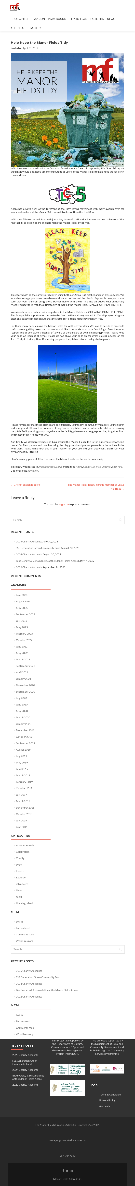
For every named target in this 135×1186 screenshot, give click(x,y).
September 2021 (25, 665)
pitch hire (117, 466)
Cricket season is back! (25, 484)
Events (20, 870)
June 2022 (21, 646)
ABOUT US (17, 27)
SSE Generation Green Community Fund (38, 547)
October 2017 (24, 788)
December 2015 (25, 807)
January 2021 (23, 678)
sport (19, 896)
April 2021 (22, 672)
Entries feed (22, 927)
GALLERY (35, 27)
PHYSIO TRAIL (78, 18)
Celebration (22, 851)
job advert (22, 883)
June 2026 (21, 594)
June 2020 (21, 704)
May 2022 (22, 652)
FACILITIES (97, 18)
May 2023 (22, 627)
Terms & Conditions (110, 1094)
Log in (19, 921)
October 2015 (24, 813)
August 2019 (23, 749)
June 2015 (21, 826)
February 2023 (24, 633)
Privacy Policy (107, 1100)
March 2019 (23, 775)
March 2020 (23, 717)
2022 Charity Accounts (29, 567)
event (19, 864)
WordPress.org (24, 940)
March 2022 (23, 659)
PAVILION (39, 18)
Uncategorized (24, 903)
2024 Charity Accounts (29, 554)
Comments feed (25, 934)
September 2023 (25, 614)
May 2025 (22, 607)
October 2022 (24, 640)
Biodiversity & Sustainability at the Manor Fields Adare (47, 560)
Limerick (106, 466)
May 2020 (22, 710)
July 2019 (21, 756)
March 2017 (23, 801)
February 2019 (24, 781)
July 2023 (21, 620)
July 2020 (21, 698)
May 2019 (22, 762)
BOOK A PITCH (20, 18)
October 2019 (24, 736)
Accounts (104, 1106)
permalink (32, 470)
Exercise (21, 877)
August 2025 (23, 601)
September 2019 (25, 743)
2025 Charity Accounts (29, 541)
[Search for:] (67, 520)
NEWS (111, 18)
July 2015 (21, 820)
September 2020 (25, 691)
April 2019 (22, 768)
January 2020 (23, 723)
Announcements (46, 466)
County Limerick (92, 466)
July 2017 (21, 794)
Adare (79, 466)
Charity (20, 858)
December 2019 (25, 730)
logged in (63, 504)
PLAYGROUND (57, 18)
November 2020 (25, 685)
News (59, 466)
